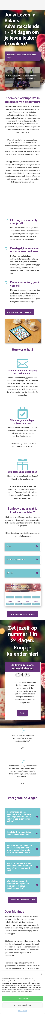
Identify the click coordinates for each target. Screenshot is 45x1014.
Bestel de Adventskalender (19, 312)
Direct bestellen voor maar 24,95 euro (21, 56)
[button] (41, 974)
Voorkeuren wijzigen (22, 1005)
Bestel (22, 713)
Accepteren (22, 998)
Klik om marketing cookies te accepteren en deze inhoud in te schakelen (22, 76)
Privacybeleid (22, 1011)
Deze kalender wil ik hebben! (22, 614)
